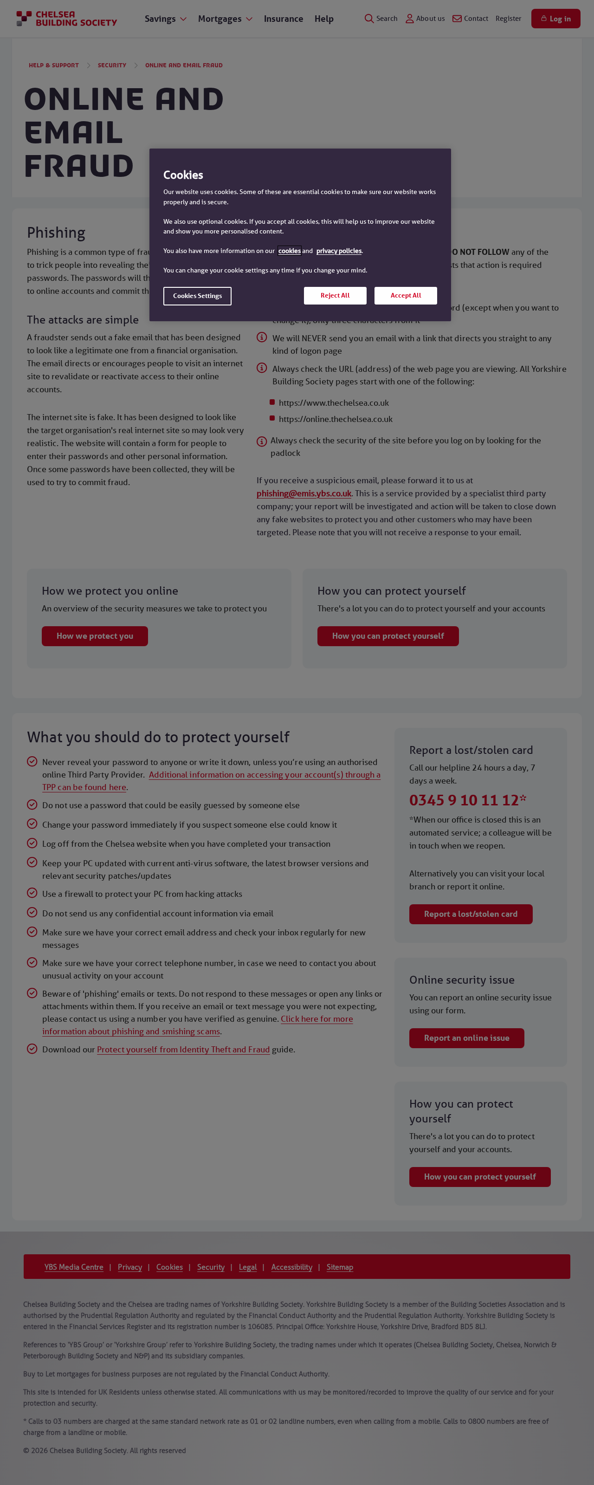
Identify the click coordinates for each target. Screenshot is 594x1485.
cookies (289, 250)
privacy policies (339, 250)
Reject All (335, 295)
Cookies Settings (197, 296)
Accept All (406, 295)
